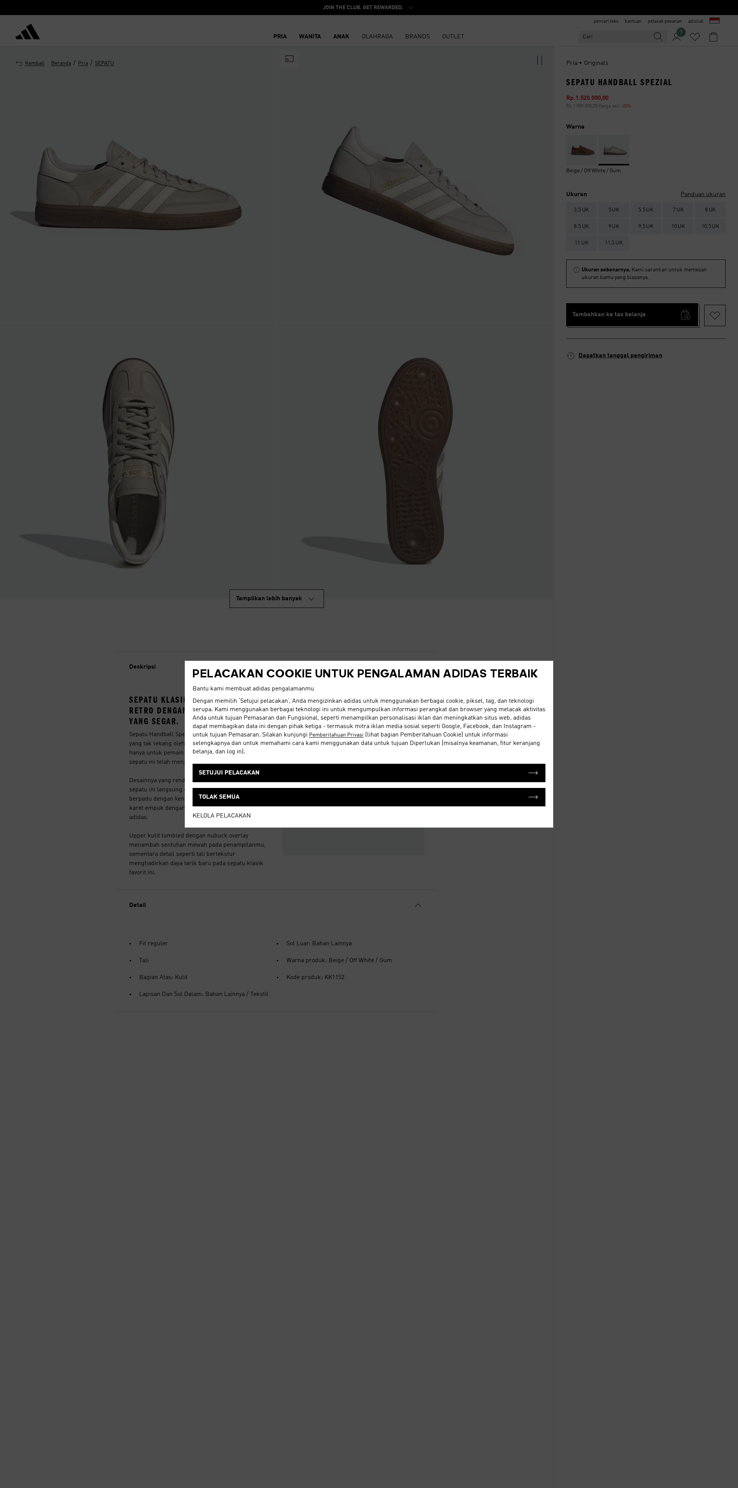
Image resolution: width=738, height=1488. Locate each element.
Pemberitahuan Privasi (336, 735)
